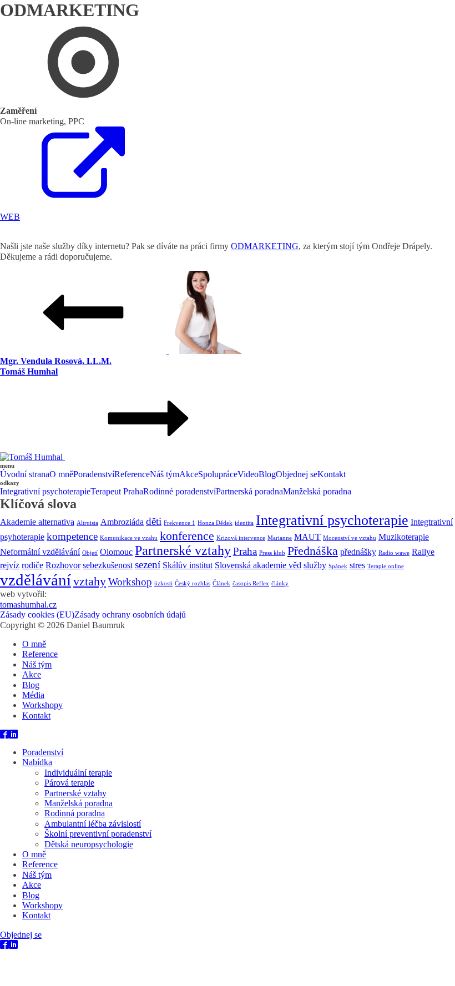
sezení (147, 564)
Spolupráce (217, 474)
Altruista (87, 523)
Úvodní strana (24, 474)
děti (153, 521)
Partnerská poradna (249, 491)
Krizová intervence (240, 538)
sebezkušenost (108, 565)
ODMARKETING (265, 246)
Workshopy (42, 705)
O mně (61, 474)
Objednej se (296, 474)
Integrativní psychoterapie (45, 491)
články (280, 583)
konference (187, 536)
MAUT (307, 537)
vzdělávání (35, 580)
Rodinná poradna (74, 813)
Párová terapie (69, 782)
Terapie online (385, 566)
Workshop (130, 582)
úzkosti (163, 583)
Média (33, 695)
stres (357, 565)
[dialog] (227, 689)
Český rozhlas (192, 583)
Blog (267, 474)
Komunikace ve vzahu (129, 538)
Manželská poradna (317, 491)
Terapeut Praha (116, 491)
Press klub (272, 553)
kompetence (72, 536)
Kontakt (331, 474)
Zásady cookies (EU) (37, 614)
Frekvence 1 (179, 523)
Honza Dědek (215, 523)
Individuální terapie (78, 772)
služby (315, 565)
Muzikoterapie (403, 537)
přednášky (358, 552)
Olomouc (116, 552)
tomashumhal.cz (28, 604)
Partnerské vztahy (183, 550)
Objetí (90, 553)
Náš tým (164, 474)
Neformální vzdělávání (40, 552)
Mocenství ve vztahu (349, 538)
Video (248, 474)
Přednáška (312, 551)
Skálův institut (188, 565)
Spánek (337, 566)
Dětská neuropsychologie (88, 844)
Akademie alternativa (37, 522)
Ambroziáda (122, 522)
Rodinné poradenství (179, 491)
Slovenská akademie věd (258, 565)
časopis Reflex (250, 583)
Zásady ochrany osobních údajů (130, 614)
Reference (132, 474)
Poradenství (93, 474)
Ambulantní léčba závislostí (92, 823)
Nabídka (37, 762)
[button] (227, 212)
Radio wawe (394, 553)
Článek (221, 583)
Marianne (279, 538)
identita (244, 523)
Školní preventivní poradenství (97, 833)
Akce (188, 474)
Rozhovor (63, 565)
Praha (245, 551)
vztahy (89, 581)
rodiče (32, 565)
